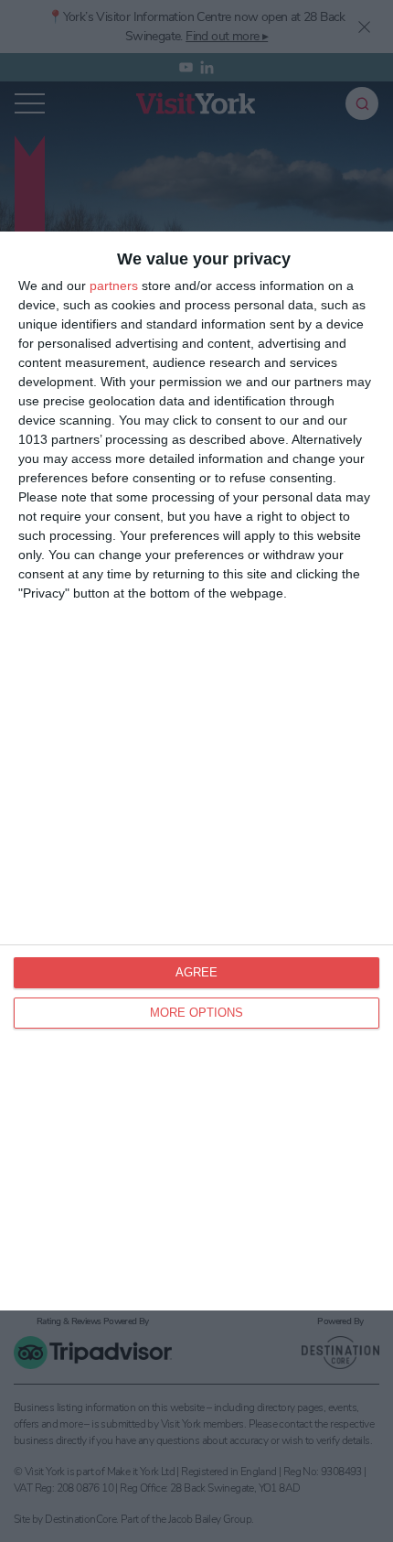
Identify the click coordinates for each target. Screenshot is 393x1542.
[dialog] (196, 771)
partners (114, 285)
